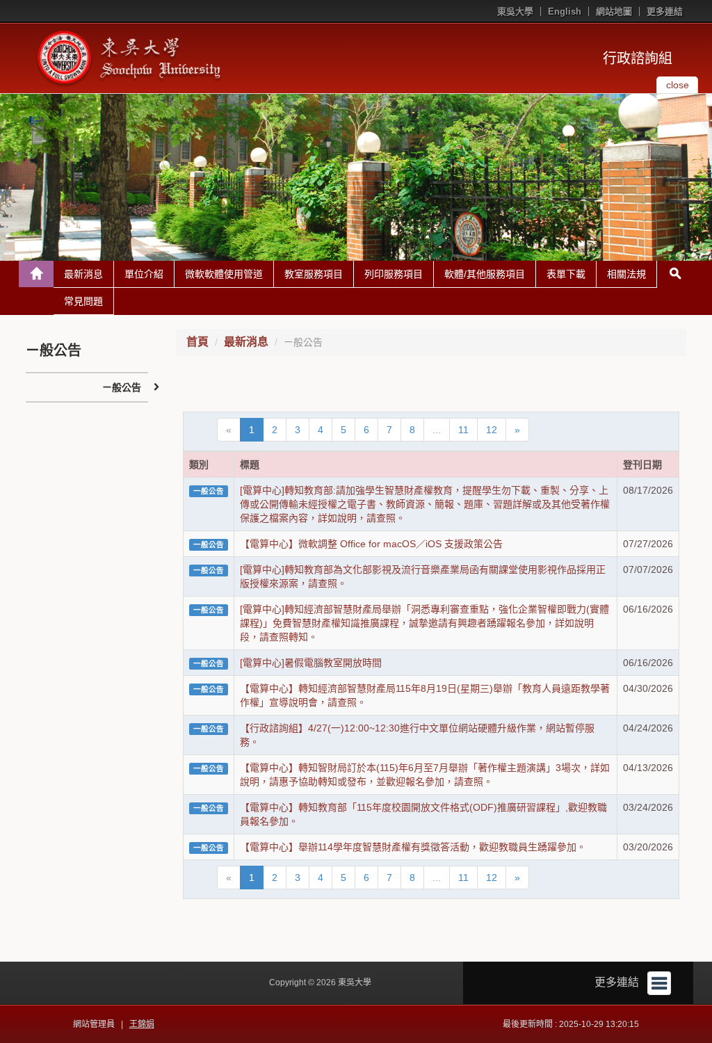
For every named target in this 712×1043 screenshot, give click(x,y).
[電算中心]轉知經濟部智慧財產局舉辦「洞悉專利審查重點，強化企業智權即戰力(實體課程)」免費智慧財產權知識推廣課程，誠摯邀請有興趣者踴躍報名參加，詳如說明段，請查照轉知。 (424, 623)
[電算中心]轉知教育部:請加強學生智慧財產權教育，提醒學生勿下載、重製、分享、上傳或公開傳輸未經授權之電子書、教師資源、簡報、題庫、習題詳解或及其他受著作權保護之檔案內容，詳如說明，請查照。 (425, 504)
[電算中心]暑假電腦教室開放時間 (311, 662)
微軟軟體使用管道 (224, 274)
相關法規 (626, 274)
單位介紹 (143, 274)
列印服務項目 (393, 274)
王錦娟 (141, 1024)
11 (463, 429)
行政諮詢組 (637, 58)
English (564, 11)
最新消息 (83, 274)
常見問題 (83, 301)
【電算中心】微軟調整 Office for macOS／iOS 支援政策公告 (371, 543)
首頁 (197, 342)
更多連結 (665, 11)
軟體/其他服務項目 (484, 274)
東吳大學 (515, 11)
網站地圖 (614, 11)
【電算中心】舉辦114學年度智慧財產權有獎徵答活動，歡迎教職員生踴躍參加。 (413, 846)
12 (491, 429)
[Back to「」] (36, 274)
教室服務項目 (313, 274)
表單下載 (566, 274)
